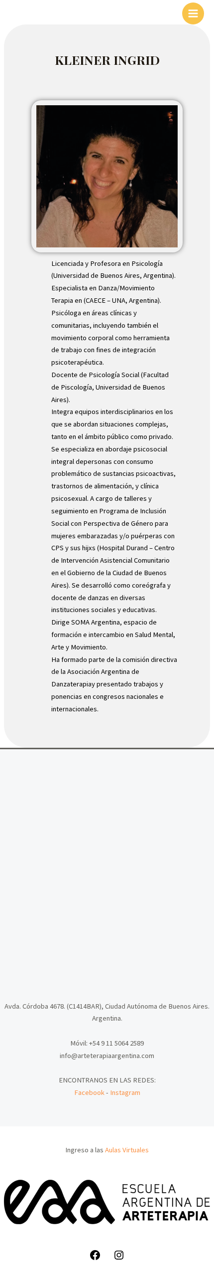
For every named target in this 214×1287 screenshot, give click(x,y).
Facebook (89, 1092)
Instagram (125, 1092)
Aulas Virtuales (127, 1149)
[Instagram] (119, 1258)
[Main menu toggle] (193, 13)
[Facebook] (95, 1258)
